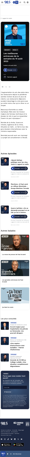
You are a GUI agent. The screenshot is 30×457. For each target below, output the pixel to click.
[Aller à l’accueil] (7, 3)
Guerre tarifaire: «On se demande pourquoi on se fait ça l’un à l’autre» (20, 210)
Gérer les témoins (5, 431)
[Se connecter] (28, 2)
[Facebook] (2, 87)
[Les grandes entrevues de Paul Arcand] (15, 268)
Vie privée (14, 430)
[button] (7, 454)
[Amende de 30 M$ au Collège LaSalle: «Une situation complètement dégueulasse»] (5, 357)
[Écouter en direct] (14, 2)
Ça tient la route (7, 307)
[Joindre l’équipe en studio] (20, 2)
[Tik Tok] (8, 439)
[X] (18, 439)
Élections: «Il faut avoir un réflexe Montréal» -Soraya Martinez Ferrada (20, 186)
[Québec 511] (27, 425)
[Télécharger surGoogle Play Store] (18, 445)
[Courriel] (9, 87)
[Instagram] (5, 439)
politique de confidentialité (8, 405)
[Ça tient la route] (15, 295)
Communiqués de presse (7, 433)
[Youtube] (21, 439)
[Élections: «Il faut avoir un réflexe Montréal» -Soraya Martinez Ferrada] (5, 186)
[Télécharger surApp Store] (6, 445)
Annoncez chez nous (6, 435)
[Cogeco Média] (18, 424)
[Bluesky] (11, 439)
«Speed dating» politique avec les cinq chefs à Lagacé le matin (20, 162)
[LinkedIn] (15, 439)
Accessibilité (14, 431)
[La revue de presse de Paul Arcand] (15, 243)
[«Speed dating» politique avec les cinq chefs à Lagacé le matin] (5, 162)
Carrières (16, 433)
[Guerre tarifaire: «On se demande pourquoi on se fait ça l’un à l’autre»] (5, 210)
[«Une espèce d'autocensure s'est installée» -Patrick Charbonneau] (5, 341)
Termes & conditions (6, 430)
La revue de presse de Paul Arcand (14, 254)
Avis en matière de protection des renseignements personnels (13, 401)
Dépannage (21, 430)
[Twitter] (6, 87)
